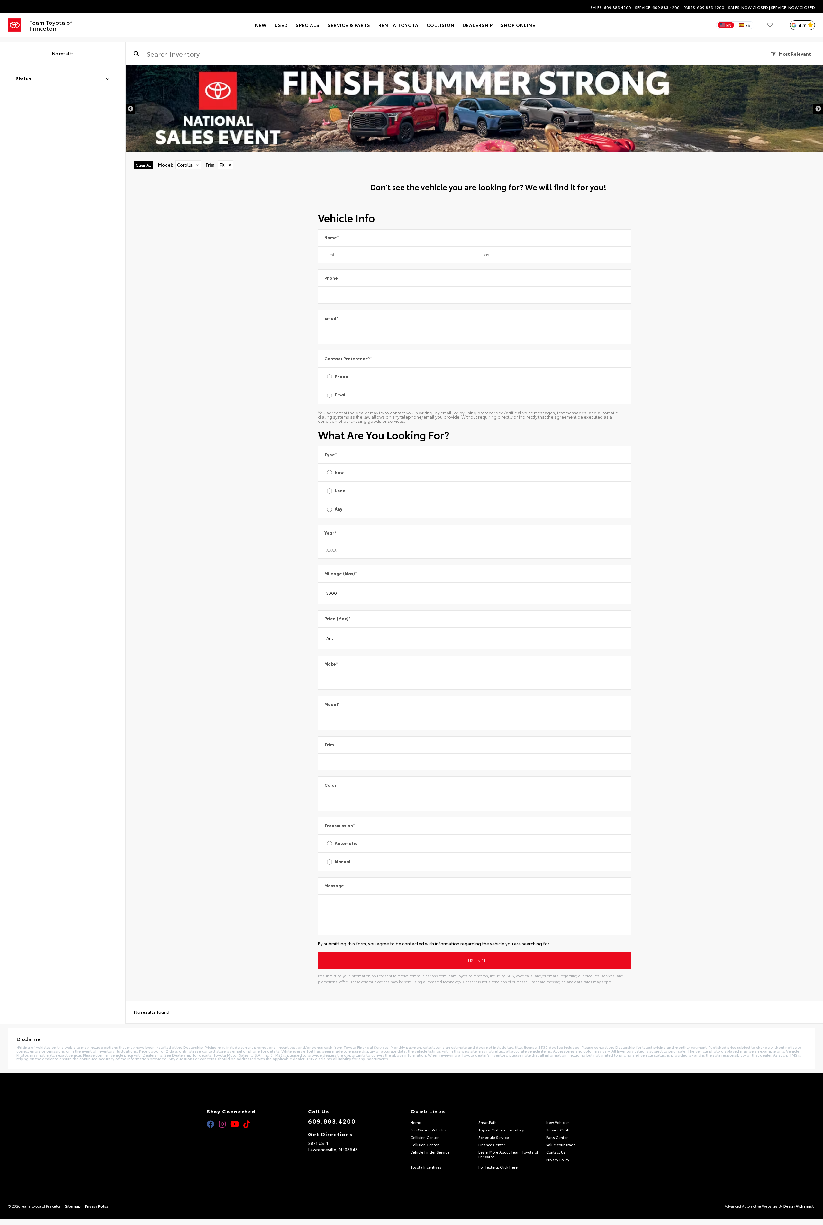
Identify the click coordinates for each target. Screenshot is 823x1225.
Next (818, 109)
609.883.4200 (332, 1121)
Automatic (346, 843)
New (339, 472)
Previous (130, 109)
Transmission (339, 826)
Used (340, 491)
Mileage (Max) (340, 573)
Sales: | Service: (771, 7)
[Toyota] (14, 25)
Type (330, 455)
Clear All (143, 165)
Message (334, 886)
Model (332, 704)
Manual (342, 862)
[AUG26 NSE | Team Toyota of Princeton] (474, 108)
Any (338, 509)
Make (331, 664)
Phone (331, 278)
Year (330, 533)
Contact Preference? (348, 359)
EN (728, 25)
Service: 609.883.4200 (657, 7)
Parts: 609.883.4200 (704, 7)
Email (331, 318)
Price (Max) (337, 619)
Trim (329, 745)
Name (331, 237)
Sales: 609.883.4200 (611, 7)
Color (330, 785)
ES (748, 25)
